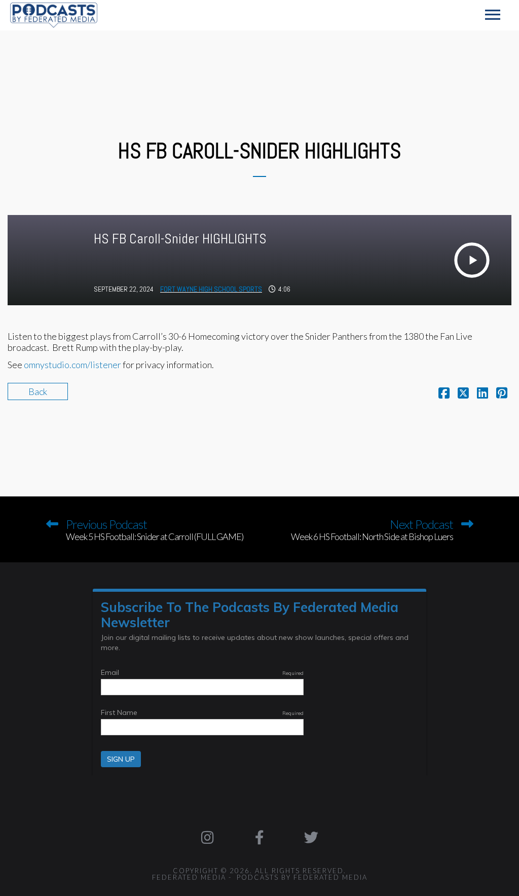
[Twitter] (311, 837)
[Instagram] (207, 837)
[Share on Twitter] (463, 394)
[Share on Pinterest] (501, 394)
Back (37, 391)
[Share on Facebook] (444, 394)
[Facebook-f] (259, 837)
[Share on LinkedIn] (482, 394)
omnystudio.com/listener (72, 364)
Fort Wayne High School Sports (211, 289)
